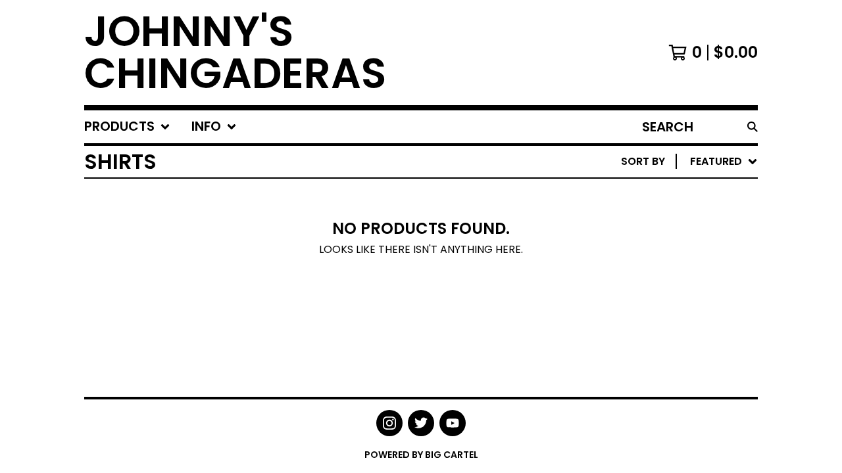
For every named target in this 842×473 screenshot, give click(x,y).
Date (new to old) (662, 300)
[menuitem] (127, 126)
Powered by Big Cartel (421, 454)
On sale (630, 216)
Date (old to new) (662, 321)
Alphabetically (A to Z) (677, 258)
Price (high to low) (666, 363)
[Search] (752, 126)
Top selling (641, 237)
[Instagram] (389, 423)
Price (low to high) (666, 342)
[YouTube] (452, 423)
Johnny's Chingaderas (235, 53)
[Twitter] (421, 423)
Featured (635, 195)
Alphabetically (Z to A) (677, 279)
